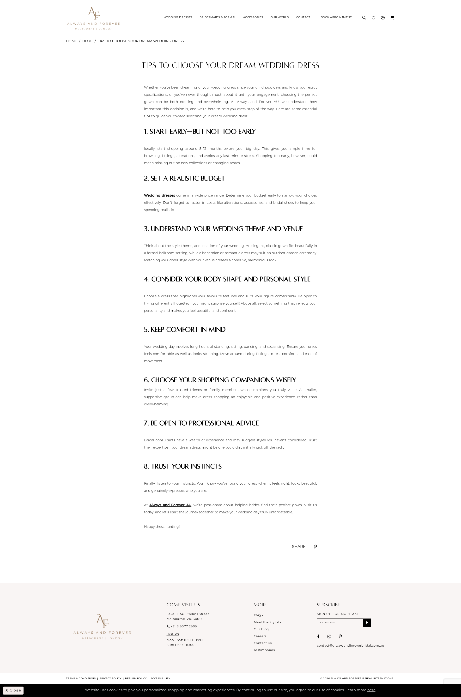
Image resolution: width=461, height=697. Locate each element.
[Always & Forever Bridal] (93, 18)
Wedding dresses (159, 196)
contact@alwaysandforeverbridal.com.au (350, 645)
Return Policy (136, 678)
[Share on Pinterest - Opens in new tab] (315, 546)
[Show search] (364, 17)
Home (71, 41)
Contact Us (263, 643)
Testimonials (264, 650)
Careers (260, 636)
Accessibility (160, 678)
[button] (383, 17)
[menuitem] (178, 17)
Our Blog (261, 629)
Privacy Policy (110, 678)
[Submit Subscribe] (367, 623)
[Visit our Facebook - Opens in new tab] (318, 636)
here (371, 690)
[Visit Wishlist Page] (374, 17)
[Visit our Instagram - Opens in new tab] (329, 636)
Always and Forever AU (170, 505)
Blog (87, 41)
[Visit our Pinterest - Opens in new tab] (340, 636)
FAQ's (258, 615)
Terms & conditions (81, 678)
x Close (13, 690)
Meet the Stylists (267, 622)
